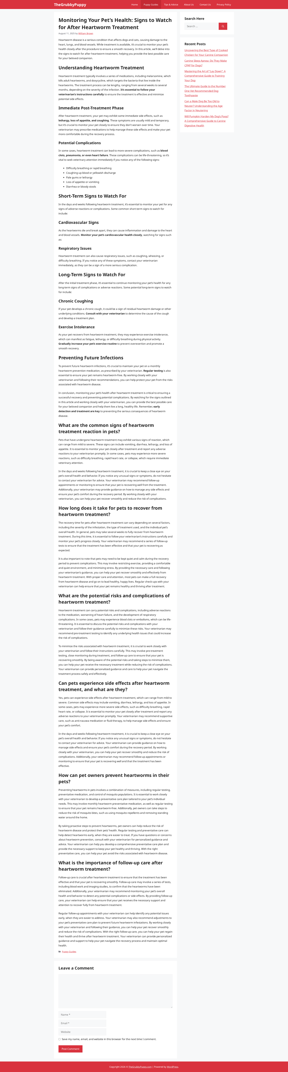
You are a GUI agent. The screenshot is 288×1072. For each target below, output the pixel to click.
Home (134, 4)
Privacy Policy (224, 4)
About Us (189, 4)
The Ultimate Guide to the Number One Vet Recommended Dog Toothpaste (205, 90)
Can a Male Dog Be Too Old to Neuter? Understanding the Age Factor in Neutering (203, 105)
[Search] (223, 26)
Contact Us (205, 4)
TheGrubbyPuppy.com (140, 1066)
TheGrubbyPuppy (70, 4)
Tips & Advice (171, 4)
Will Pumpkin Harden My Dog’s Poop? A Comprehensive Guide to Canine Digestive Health (206, 121)
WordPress (172, 1066)
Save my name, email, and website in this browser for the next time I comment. (109, 1039)
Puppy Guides (151, 4)
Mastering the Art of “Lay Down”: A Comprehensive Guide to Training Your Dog (205, 75)
